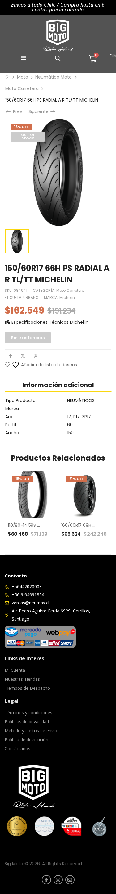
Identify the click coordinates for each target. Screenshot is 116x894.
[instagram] (58, 879)
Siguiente (40, 111)
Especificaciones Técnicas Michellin (49, 322)
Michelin (67, 297)
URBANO (30, 297)
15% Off (21, 126)
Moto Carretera (22, 88)
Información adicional (58, 385)
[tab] (58, 384)
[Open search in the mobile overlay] (58, 58)
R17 (76, 416)
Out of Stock (28, 136)
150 (70, 433)
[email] (70, 879)
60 (70, 425)
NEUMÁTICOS (81, 400)
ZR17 (86, 416)
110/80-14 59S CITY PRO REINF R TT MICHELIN (53, 525)
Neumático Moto (53, 77)
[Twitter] (22, 356)
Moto (22, 77)
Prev (17, 111)
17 (69, 416)
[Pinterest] (35, 356)
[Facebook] (10, 356)
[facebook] (46, 879)
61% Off (76, 478)
